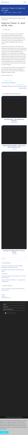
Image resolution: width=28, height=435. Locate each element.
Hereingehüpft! (4, 273)
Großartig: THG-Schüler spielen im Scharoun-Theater (14, 251)
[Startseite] (1, 12)
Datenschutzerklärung (5, 297)
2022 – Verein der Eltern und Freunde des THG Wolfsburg (12, 288)
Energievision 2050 (5, 290)
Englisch (20, 12)
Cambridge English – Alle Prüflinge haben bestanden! (14, 120)
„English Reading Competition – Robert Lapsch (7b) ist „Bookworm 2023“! (14, 146)
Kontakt (3, 294)
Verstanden (4, 432)
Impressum (3, 296)
